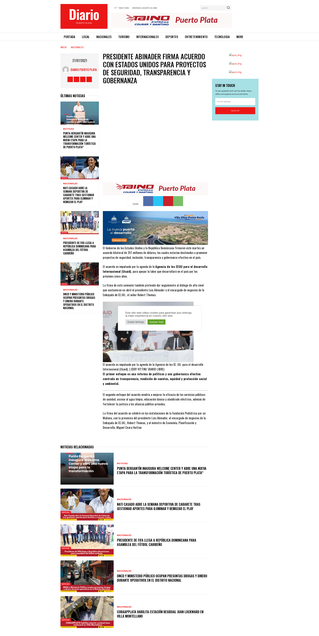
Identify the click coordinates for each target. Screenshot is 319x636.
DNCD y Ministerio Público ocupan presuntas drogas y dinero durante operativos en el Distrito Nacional (79, 301)
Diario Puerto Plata (84, 69)
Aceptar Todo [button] (156, 322)
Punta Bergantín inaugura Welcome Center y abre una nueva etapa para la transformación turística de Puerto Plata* (79, 140)
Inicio (63, 47)
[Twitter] (83, 79)
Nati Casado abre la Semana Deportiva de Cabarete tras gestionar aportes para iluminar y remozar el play (78, 195)
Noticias (68, 129)
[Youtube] (89, 79)
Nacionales (77, 47)
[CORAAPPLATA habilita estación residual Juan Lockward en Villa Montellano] (87, 612)
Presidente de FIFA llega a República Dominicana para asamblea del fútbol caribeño (79, 248)
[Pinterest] (168, 201)
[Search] (228, 7)
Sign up (235, 110)
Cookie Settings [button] (135, 322)
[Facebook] (70, 79)
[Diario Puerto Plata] (66, 69)
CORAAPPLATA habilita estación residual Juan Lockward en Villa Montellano (160, 614)
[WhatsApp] (178, 201)
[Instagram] (76, 79)
